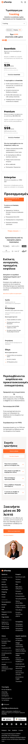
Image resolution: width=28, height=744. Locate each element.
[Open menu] (25, 2)
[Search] (22, 2)
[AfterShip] (7, 2)
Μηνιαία (9, 30)
